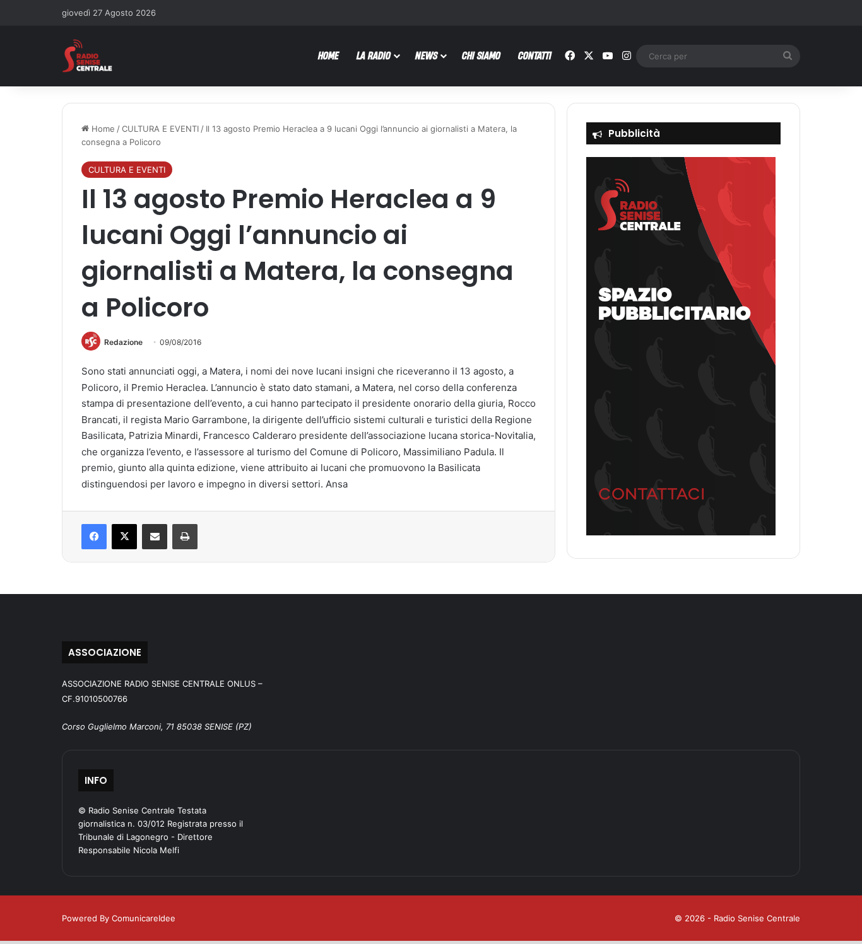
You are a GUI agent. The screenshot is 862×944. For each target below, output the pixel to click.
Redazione (123, 342)
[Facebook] (94, 536)
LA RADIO (374, 55)
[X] (124, 536)
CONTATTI (535, 55)
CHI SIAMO (481, 55)
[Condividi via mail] (154, 536)
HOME (328, 55)
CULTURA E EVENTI (160, 129)
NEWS (426, 55)
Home (102, 129)
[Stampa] (185, 536)
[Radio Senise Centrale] (87, 56)
